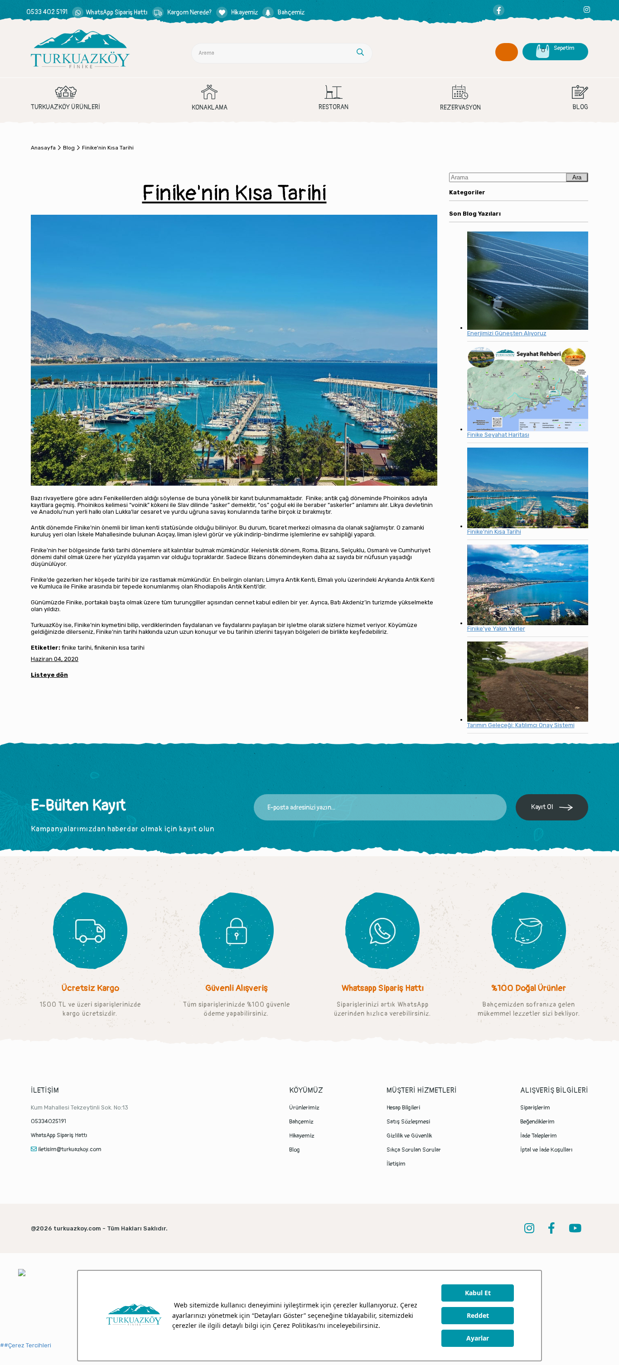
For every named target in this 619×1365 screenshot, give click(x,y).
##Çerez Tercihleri (25, 1345)
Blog (294, 1149)
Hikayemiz (301, 1135)
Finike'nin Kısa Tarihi (494, 531)
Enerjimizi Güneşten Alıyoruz (506, 333)
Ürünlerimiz (304, 1107)
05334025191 (48, 1121)
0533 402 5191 (47, 12)
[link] (110, 12)
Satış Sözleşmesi (408, 1121)
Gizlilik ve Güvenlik (409, 1135)
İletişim (396, 1163)
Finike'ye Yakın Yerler (496, 628)
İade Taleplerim (538, 1135)
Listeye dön (49, 674)
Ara (576, 177)
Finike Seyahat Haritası (498, 434)
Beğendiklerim (537, 1121)
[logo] (80, 48)
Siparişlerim (535, 1107)
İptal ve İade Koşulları (546, 1149)
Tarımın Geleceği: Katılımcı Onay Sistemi (521, 725)
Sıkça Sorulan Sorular (414, 1149)
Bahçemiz (301, 1121)
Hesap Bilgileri (403, 1107)
